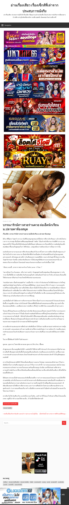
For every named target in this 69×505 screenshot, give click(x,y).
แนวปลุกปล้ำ (54, 482)
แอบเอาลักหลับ (18, 484)
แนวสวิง (5, 484)
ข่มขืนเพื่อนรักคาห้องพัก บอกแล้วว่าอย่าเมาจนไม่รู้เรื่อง (21, 414)
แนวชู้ (48, 482)
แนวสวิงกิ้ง (10, 484)
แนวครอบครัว (37, 482)
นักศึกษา (5, 482)
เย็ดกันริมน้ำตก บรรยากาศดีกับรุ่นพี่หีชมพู (52, 414)
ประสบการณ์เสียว (7, 408)
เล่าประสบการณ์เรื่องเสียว (10, 403)
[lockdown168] (34, 496)
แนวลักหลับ (61, 482)
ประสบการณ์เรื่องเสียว (14, 482)
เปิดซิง (31, 482)
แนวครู (44, 482)
